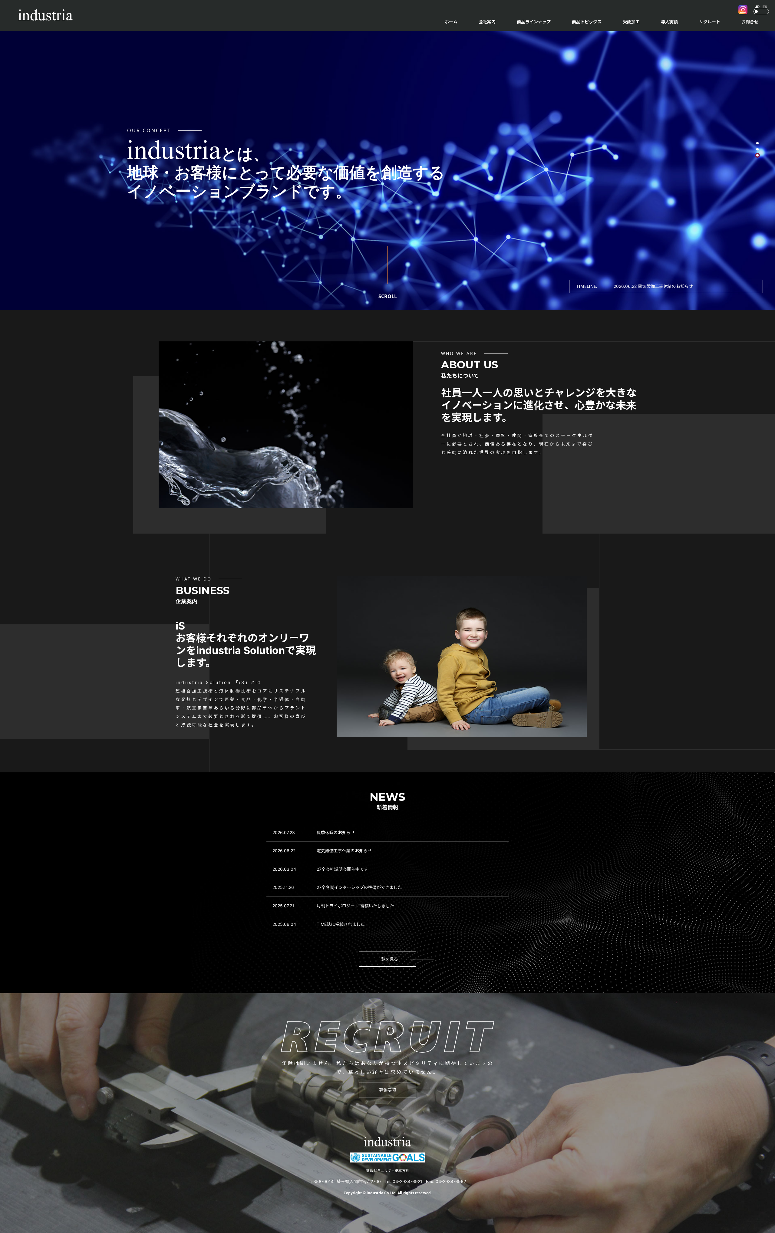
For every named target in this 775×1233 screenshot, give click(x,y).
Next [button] (754, 286)
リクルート (709, 21)
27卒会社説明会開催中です (342, 869)
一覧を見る (387, 959)
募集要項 (387, 1090)
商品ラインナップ (534, 21)
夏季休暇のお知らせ (336, 832)
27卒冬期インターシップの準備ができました (359, 887)
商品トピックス (587, 21)
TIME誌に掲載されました (341, 924)
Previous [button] (597, 286)
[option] (684, 286)
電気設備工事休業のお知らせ (344, 850)
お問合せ (749, 21)
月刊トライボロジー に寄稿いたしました (355, 905)
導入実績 (669, 21)
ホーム (451, 21)
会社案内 (487, 21)
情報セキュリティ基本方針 (387, 1170)
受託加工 (631, 21)
